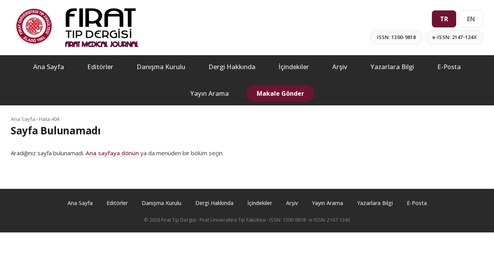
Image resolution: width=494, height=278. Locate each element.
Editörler (100, 66)
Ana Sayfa (48, 66)
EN (471, 19)
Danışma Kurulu (161, 66)
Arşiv (339, 66)
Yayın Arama (209, 93)
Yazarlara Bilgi (392, 66)
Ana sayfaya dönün (112, 153)
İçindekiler (294, 66)
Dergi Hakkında (231, 66)
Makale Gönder (280, 93)
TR (444, 19)
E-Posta (449, 66)
